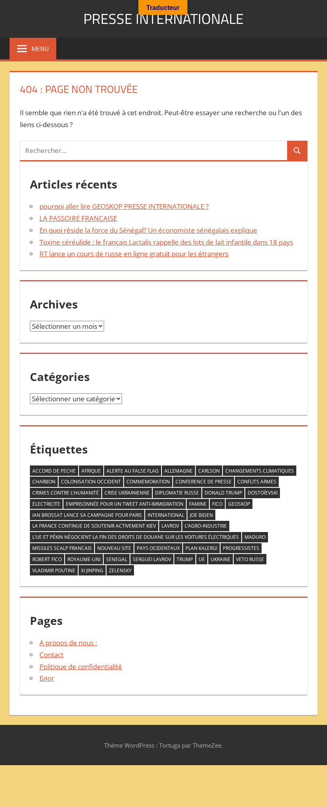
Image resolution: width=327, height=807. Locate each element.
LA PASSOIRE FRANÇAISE (78, 218)
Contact (51, 654)
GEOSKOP (239, 504)
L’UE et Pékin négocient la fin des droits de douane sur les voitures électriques (135, 537)
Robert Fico (47, 559)
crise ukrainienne (127, 492)
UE (202, 559)
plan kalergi (201, 548)
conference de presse (203, 481)
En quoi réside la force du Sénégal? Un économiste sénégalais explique (148, 230)
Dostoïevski (263, 492)
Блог (46, 678)
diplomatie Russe (177, 492)
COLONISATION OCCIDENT (91, 481)
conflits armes (256, 481)
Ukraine (220, 559)
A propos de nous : (68, 642)
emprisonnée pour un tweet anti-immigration (124, 504)
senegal (116, 559)
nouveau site (114, 548)
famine (198, 504)
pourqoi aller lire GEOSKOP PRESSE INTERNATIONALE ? (124, 206)
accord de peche (54, 470)
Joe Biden (201, 515)
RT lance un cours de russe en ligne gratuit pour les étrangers (134, 253)
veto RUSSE (250, 559)
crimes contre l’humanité (65, 492)
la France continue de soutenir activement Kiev (94, 525)
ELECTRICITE (46, 504)
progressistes (241, 548)
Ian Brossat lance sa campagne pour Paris (87, 515)
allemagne (178, 470)
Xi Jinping (92, 570)
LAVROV (170, 525)
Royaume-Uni (83, 559)
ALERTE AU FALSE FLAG (132, 470)
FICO (217, 504)
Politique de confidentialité (80, 666)
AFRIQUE (91, 470)
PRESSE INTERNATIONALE (163, 18)
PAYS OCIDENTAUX (158, 548)
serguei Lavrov (152, 559)
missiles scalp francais (62, 548)
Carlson (209, 470)
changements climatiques (259, 470)
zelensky (120, 570)
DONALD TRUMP (223, 492)
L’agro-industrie (206, 525)
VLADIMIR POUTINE (53, 570)
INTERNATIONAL (166, 515)
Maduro (255, 537)
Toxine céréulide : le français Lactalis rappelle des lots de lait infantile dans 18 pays (166, 242)
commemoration (148, 481)
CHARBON (43, 481)
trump (185, 559)
